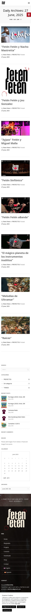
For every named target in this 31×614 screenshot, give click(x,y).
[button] (29, 15)
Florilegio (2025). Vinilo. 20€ (16, 397)
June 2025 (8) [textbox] (6, 489)
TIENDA (6, 388)
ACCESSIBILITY (18, 501)
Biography (7, 543)
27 (18, 471)
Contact (6, 564)
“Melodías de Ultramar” (9, 297)
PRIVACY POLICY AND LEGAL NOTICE (13, 499)
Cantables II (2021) (14, 424)
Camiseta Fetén (13, 410)
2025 (15, 19)
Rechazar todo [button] (7, 610)
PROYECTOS (16, 55)
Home (11, 19)
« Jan (4, 478)
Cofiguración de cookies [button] (9, 606)
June (18, 19)
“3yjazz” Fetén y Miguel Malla (11, 141)
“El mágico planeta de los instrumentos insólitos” (14, 256)
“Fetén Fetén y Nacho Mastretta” (14, 48)
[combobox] (15, 488)
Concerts (6, 551)
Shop (5, 560)
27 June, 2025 (5, 57)
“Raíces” (6, 338)
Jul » (8, 478)
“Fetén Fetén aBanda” (15, 217)
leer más (17, 603)
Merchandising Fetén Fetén (16, 417)
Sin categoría (8, 383)
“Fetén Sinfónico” (12, 180)
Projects (6, 547)
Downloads (7, 556)
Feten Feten (6, 55)
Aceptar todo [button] (21, 606)
